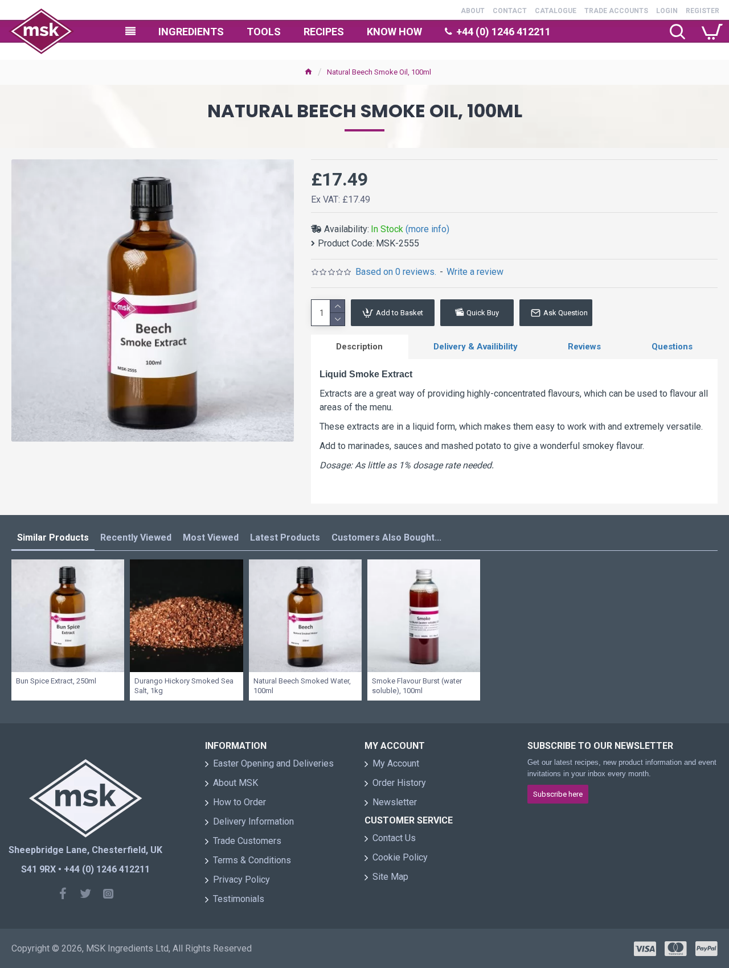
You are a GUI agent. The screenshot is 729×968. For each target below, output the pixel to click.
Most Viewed (211, 537)
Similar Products (53, 537)
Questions (672, 346)
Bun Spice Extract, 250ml (56, 681)
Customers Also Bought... (386, 537)
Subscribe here (558, 794)
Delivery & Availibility (475, 346)
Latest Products (285, 537)
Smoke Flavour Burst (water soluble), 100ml (417, 686)
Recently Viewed (135, 537)
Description (359, 346)
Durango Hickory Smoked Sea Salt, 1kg (184, 686)
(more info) (427, 229)
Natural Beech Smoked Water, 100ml (302, 686)
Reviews (584, 346)
